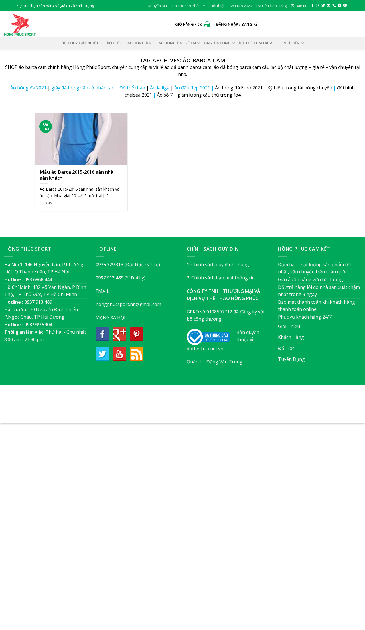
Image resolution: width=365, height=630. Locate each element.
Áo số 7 (165, 95)
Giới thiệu (217, 5)
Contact (211, 407)
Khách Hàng (291, 337)
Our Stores (173, 407)
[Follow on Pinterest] (339, 6)
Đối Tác (286, 348)
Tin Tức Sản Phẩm (187, 5)
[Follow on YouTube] (345, 6)
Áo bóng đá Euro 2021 (239, 88)
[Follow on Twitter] (323, 6)
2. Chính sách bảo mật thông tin (221, 278)
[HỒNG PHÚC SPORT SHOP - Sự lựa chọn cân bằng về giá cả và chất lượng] (32, 24)
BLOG (193, 407)
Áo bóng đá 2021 (28, 88)
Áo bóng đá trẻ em (177, 42)
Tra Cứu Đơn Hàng (271, 5)
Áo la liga (159, 88)
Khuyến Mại (158, 5)
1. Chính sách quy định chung (218, 264)
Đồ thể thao (132, 88)
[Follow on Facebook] (312, 6)
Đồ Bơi (113, 42)
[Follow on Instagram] (317, 6)
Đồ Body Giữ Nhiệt (80, 42)
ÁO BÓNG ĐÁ (139, 42)
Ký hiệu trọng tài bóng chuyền (299, 88)
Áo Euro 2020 (241, 5)
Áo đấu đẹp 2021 (192, 88)
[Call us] (334, 6)
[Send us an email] (328, 6)
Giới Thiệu (289, 326)
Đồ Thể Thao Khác (257, 42)
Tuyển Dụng (291, 359)
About (151, 407)
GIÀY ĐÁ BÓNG (217, 42)
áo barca (28, 67)
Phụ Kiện (291, 42)
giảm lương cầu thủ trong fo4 (209, 95)
